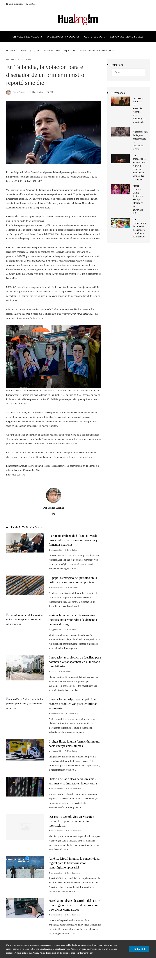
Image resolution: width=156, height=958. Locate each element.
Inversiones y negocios (18, 60)
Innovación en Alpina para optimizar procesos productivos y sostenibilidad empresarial (73, 704)
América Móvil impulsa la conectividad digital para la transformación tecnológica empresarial (74, 863)
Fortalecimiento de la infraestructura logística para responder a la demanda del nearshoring (73, 620)
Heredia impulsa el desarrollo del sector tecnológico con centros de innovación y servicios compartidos (74, 905)
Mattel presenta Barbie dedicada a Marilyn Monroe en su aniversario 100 (138, 199)
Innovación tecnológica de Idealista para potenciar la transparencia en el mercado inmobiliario (75, 662)
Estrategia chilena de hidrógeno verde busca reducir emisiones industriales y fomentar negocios (73, 540)
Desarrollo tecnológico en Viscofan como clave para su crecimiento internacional (71, 821)
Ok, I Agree (139, 949)
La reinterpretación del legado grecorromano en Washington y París (140, 138)
